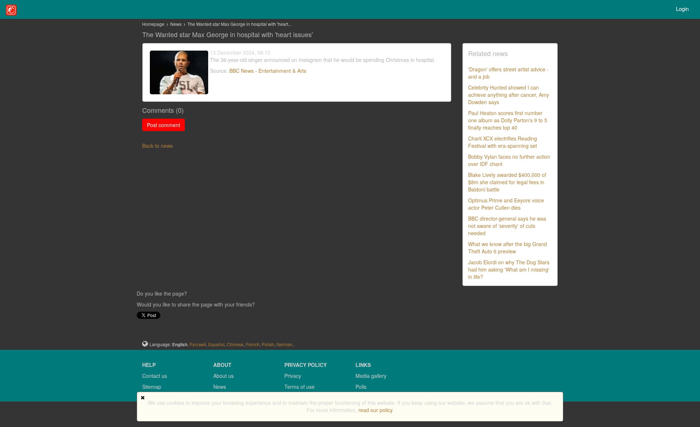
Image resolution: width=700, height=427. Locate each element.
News (176, 24)
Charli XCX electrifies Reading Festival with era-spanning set (502, 142)
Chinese (235, 344)
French (253, 344)
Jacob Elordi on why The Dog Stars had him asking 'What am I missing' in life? (508, 269)
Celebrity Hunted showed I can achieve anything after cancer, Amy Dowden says (508, 95)
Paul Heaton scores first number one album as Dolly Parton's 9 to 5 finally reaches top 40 (507, 120)
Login (682, 8)
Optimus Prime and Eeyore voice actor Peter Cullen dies (506, 204)
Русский (198, 344)
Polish (268, 344)
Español (216, 344)
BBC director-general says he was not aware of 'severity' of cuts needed (507, 226)
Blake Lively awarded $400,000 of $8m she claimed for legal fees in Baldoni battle (507, 182)
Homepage (153, 24)
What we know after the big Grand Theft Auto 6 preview (507, 247)
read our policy (375, 410)
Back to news (157, 145)
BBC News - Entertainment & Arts (267, 70)
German (284, 344)
